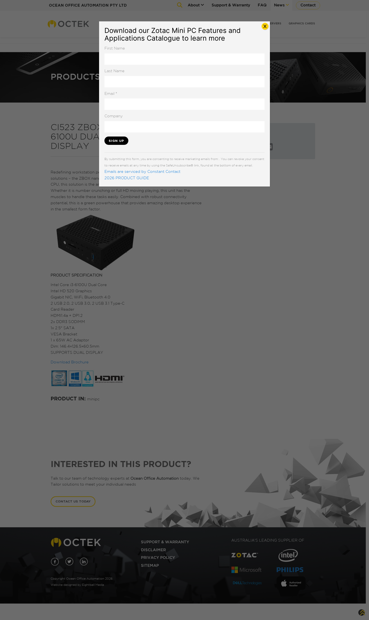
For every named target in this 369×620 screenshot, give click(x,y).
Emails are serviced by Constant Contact (142, 171)
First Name (114, 48)
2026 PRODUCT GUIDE (126, 178)
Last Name (114, 71)
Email (110, 93)
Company (113, 116)
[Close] (265, 26)
